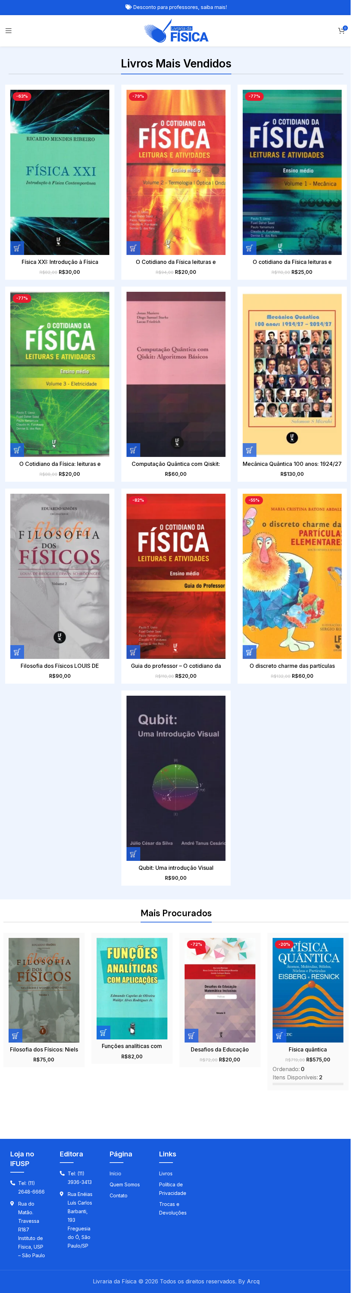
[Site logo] (176, 29)
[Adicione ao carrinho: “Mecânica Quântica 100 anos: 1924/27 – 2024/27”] (249, 450)
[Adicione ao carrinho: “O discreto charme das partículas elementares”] (249, 652)
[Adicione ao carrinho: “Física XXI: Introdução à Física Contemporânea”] (17, 248)
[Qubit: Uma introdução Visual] (176, 778)
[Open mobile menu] (8, 31)
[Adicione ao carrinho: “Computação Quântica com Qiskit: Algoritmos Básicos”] (133, 450)
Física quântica (308, 1049)
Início (115, 1173)
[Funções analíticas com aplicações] (132, 988)
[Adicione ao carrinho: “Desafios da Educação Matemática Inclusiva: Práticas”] (191, 1036)
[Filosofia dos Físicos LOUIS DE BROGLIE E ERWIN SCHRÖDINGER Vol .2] (59, 576)
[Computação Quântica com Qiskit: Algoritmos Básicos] (176, 374)
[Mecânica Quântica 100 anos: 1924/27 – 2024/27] (292, 374)
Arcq (253, 1281)
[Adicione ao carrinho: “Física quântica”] (279, 1036)
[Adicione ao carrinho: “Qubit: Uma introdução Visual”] (133, 854)
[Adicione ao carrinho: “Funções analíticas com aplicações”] (103, 1032)
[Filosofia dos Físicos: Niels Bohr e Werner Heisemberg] (44, 990)
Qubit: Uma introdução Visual (176, 867)
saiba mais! (214, 7)
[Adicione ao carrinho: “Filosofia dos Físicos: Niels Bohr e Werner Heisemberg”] (15, 1036)
